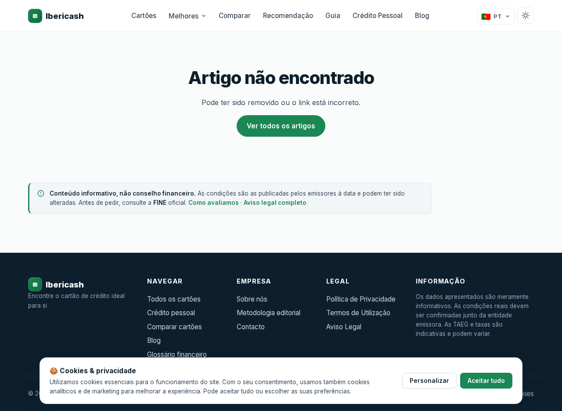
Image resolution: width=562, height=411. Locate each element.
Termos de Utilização (358, 313)
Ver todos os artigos (281, 126)
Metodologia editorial (268, 313)
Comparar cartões (174, 327)
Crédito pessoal (171, 313)
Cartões (143, 15)
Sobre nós (252, 299)
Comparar (235, 15)
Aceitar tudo (486, 380)
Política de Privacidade (361, 299)
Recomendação (288, 15)
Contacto (251, 327)
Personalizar (429, 380)
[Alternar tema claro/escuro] (525, 15)
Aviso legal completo (275, 202)
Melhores (183, 16)
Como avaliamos (213, 202)
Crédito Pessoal (378, 15)
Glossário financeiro (177, 354)
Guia (332, 15)
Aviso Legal (343, 327)
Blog (422, 15)
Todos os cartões (174, 299)
